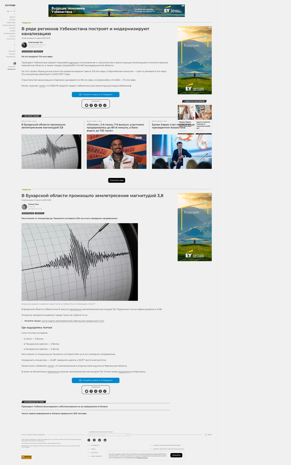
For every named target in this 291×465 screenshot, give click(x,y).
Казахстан (11, 67)
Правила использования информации (166, 445)
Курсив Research (9, 33)
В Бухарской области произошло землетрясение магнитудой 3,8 (43, 126)
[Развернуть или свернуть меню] (14, 45)
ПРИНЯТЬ (176, 455)
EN (14, 11)
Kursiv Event (11, 39)
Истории (12, 20)
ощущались (124, 371)
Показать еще (117, 180)
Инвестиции (11, 22)
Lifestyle (12, 36)
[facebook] (89, 440)
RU (8, 11)
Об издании (95, 445)
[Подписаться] (128, 435)
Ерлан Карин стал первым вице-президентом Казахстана (173, 126)
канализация (27, 51)
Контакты (94, 452)
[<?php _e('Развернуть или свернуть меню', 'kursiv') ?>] (14, 63)
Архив (93, 449)
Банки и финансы (9, 25)
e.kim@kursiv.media (35, 209)
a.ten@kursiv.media (35, 47)
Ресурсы (12, 28)
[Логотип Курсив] (10, 5)
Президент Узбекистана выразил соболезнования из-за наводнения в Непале (64, 406)
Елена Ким (33, 204)
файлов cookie (142, 458)
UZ (11, 11)
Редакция (12, 51)
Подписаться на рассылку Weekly (101, 432)
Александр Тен (35, 42)
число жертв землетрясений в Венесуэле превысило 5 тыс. (72, 321)
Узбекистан (11, 69)
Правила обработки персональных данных (168, 449)
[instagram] (94, 440)
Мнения (12, 31)
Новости (12, 17)
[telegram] (99, 440)
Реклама (12, 54)
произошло (76, 309)
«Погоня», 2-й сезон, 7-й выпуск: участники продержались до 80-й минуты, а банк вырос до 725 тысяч (115, 127)
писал (42, 86)
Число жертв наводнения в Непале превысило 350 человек (54, 413)
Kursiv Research (96, 456)
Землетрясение (28, 213)
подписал (73, 62)
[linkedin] (105, 440)
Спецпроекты (10, 57)
